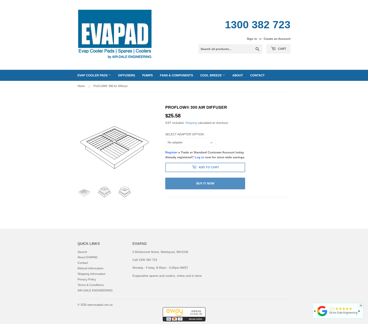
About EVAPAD (88, 257)
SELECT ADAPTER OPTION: (184, 134)
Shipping (191, 122)
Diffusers (126, 75)
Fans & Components (176, 75)
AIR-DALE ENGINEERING (95, 290)
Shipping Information (91, 273)
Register (171, 152)
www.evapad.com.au (100, 304)
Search (82, 252)
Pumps (147, 75)
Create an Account (277, 38)
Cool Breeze (211, 75)
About (237, 75)
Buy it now (205, 183)
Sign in (252, 38)
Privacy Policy (87, 279)
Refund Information (91, 268)
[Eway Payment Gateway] (184, 320)
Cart (281, 48)
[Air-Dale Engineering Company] (322, 316)
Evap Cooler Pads (93, 75)
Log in (199, 157)
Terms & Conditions (91, 285)
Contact (257, 75)
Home (81, 86)
